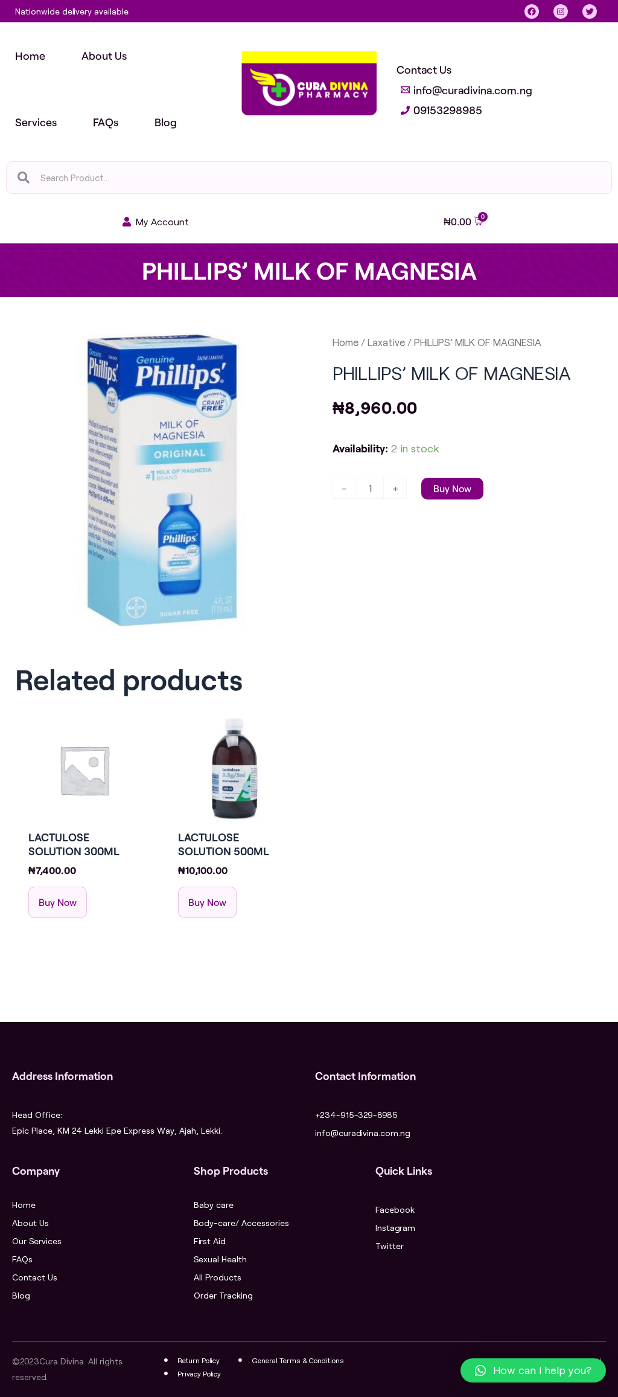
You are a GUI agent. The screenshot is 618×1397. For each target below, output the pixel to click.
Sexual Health (220, 1259)
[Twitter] (589, 11)
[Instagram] (560, 11)
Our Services (37, 1241)
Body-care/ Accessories (241, 1223)
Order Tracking (223, 1295)
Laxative (386, 342)
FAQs (22, 1259)
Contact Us (34, 1277)
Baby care (214, 1204)
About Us (30, 1223)
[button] (533, 1370)
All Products (217, 1277)
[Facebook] (531, 11)
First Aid (210, 1241)
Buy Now (452, 488)
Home (345, 342)
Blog (21, 1295)
